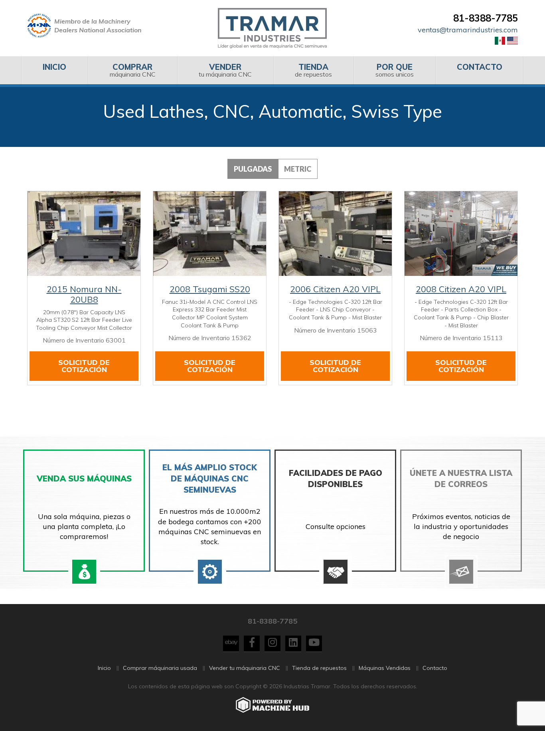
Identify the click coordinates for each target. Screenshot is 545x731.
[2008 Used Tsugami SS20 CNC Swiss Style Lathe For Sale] (209, 233)
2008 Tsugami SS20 (210, 289)
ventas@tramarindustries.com (468, 29)
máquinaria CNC (133, 70)
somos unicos (394, 70)
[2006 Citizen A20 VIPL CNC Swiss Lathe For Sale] (335, 233)
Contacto (435, 668)
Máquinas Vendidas (385, 668)
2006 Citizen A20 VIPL (335, 289)
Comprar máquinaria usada (160, 668)
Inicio (104, 668)
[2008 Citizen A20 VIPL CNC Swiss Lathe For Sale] (461, 233)
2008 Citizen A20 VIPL (461, 289)
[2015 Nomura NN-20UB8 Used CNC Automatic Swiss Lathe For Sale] (84, 233)
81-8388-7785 (485, 18)
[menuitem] (54, 70)
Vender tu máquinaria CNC (244, 668)
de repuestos (313, 70)
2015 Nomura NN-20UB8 (84, 294)
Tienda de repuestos (319, 668)
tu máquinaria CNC (225, 70)
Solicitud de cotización (84, 366)
